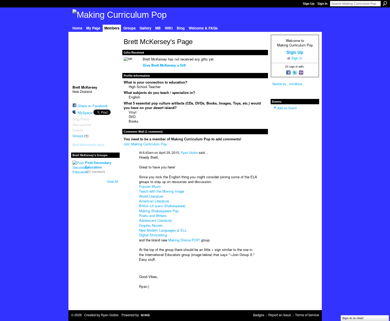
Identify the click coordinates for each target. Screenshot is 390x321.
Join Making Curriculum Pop (145, 143)
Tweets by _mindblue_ (288, 83)
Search (385, 3)
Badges (258, 315)
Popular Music (150, 186)
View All (112, 181)
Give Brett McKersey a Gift (164, 65)
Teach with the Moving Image (161, 191)
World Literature (151, 196)
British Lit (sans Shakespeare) (162, 205)
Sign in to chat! (353, 318)
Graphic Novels (151, 225)
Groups (77, 135)
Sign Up (308, 4)
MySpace (85, 112)
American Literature (154, 200)
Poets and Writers (153, 215)
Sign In (322, 4)
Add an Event (287, 108)
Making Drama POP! (184, 239)
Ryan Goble (189, 152)
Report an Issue (279, 315)
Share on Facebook (93, 105)
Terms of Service (307, 315)
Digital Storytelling (153, 234)
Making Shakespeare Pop (159, 210)
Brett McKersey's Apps (88, 144)
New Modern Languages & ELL (163, 230)
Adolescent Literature (155, 220)
